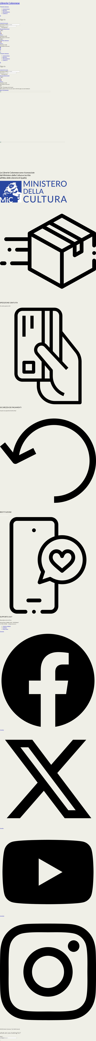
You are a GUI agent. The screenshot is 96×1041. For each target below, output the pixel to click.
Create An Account (4, 23)
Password (2, 26)
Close (1, 34)
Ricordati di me (5, 27)
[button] (48, 33)
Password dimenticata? (4, 28)
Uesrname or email (4, 24)
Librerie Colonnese (10, 3)
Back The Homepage (4, 90)
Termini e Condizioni (4, 515)
